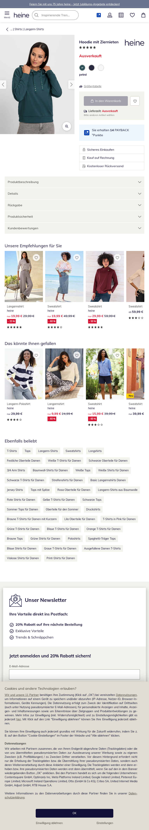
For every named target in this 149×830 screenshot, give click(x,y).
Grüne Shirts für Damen (45, 538)
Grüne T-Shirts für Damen (23, 529)
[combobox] (61, 15)
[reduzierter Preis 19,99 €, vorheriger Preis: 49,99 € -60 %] (64, 276)
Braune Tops (15, 538)
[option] (82, 68)
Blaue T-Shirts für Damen (63, 529)
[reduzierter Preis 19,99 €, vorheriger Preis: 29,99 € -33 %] (24, 276)
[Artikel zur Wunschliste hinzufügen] (135, 101)
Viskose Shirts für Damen (23, 558)
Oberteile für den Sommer (62, 509)
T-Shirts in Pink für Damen (119, 519)
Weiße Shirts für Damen (113, 470)
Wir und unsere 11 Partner (22, 695)
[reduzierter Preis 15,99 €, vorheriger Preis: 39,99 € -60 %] (105, 374)
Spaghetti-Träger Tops (102, 538)
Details (13, 193)
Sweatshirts (73, 451)
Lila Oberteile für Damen (79, 519)
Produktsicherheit (20, 216)
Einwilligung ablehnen (49, 823)
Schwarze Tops (91, 499)
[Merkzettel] (132, 15)
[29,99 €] (24, 374)
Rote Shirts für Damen (21, 499)
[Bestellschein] (121, 15)
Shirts (18, 29)
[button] (7, 15)
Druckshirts (93, 509)
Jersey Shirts (15, 490)
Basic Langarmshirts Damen (108, 480)
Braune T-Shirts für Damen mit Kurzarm (32, 519)
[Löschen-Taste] (74, 15)
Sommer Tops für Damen (22, 509)
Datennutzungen (126, 695)
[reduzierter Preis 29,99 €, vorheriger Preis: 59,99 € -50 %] (105, 276)
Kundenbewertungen (23, 228)
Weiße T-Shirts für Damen (64, 460)
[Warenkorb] (143, 15)
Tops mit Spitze (40, 490)
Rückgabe (15, 205)
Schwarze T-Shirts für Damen (25, 480)
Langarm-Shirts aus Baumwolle (118, 490)
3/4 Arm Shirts (16, 470)
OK (74, 813)
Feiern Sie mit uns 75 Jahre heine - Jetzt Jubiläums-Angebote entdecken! (74, 4)
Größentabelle (92, 86)
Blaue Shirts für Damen (21, 548)
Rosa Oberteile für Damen (73, 490)
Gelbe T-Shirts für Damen (59, 499)
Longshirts (95, 451)
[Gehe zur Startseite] (21, 15)
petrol (83, 74)
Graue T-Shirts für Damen (60, 548)
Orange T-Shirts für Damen (103, 529)
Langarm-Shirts (34, 29)
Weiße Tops (82, 470)
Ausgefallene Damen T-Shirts (102, 548)
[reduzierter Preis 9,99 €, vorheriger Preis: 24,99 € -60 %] (64, 374)
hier (18, 719)
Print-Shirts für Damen (61, 558)
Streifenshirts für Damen (67, 480)
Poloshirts (74, 538)
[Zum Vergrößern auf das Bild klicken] (66, 126)
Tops (27, 451)
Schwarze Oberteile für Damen (108, 460)
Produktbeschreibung (23, 182)
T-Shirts (12, 451)
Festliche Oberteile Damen (23, 460)
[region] (74, 756)
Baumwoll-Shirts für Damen (50, 470)
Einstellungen (105, 823)
